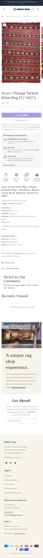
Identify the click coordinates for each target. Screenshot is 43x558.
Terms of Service (10, 488)
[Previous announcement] (4, 3)
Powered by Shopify (27, 553)
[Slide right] (26, 87)
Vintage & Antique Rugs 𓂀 (13, 16)
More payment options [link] (21, 120)
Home (3, 16)
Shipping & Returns (9, 165)
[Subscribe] (35, 420)
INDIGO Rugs (18, 553)
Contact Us (8, 476)
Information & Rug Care (13, 493)
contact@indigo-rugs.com (13, 515)
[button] (4, 9)
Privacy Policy (9, 484)
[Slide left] (17, 87)
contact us (18, 253)
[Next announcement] (39, 3)
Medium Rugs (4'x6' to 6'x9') (31, 16)
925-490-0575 (8, 512)
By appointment (19, 533)
